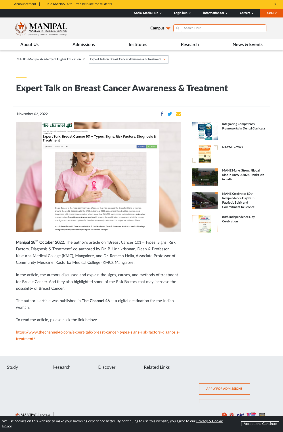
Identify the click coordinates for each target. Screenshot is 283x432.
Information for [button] (214, 13)
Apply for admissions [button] (228, 391)
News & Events (248, 44)
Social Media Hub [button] (146, 13)
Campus (157, 28)
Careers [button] (245, 13)
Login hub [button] (181, 13)
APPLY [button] (274, 14)
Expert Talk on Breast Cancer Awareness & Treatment (125, 59)
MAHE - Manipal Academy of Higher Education (49, 59)
